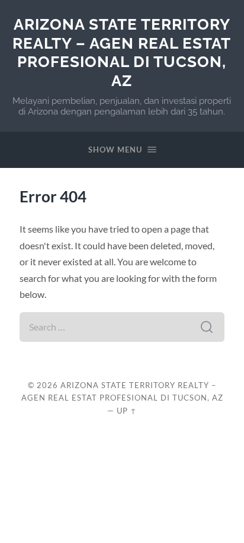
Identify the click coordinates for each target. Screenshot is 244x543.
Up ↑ (127, 410)
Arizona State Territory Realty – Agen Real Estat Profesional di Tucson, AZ (121, 52)
